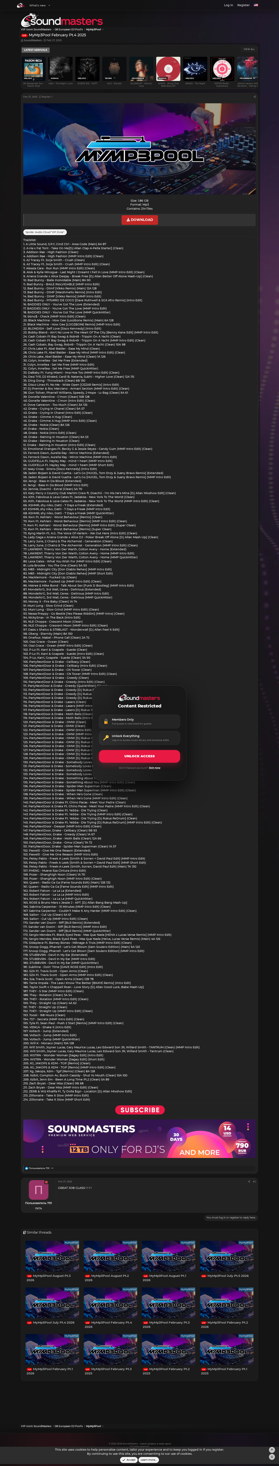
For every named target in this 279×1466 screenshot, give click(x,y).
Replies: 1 (47, 96)
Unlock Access (139, 756)
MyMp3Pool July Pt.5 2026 (225, 1276)
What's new (37, 5)
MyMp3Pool (71, 1242)
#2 (254, 1181)
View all (249, 49)
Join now (154, 767)
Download (141, 220)
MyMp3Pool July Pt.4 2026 (51, 1322)
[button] (49, 5)
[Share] (254, 97)
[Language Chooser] (256, 5)
